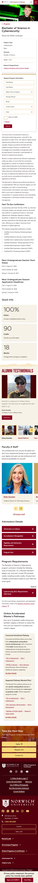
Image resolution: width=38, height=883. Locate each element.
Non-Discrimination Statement (19, 788)
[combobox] (19, 107)
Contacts (19, 826)
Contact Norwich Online (14, 781)
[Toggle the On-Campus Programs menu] (20, 844)
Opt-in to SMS (12, 117)
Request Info (19, 750)
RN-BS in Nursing (11, 665)
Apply (18, 744)
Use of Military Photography (19, 785)
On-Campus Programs (10, 845)
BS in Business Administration (16, 705)
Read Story (7, 417)
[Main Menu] (35, 2)
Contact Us (19, 755)
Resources (28, 781)
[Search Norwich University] (31, 2)
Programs (7, 24)
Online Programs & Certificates (13, 851)
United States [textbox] (10, 107)
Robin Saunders (9, 497)
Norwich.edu (6, 839)
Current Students (19, 791)
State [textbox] (7, 112)
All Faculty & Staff (19, 514)
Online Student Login (19, 778)
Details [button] (7, 122)
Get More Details (11, 673)
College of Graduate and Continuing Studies (16, 68)
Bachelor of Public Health (14, 711)
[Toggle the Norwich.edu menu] (13, 838)
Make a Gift (19, 832)
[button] (13, 880)
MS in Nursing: (24, 665)
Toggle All (33, 586)
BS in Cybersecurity (12, 658)
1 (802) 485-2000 (10, 821)
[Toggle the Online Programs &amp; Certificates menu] (26, 850)
